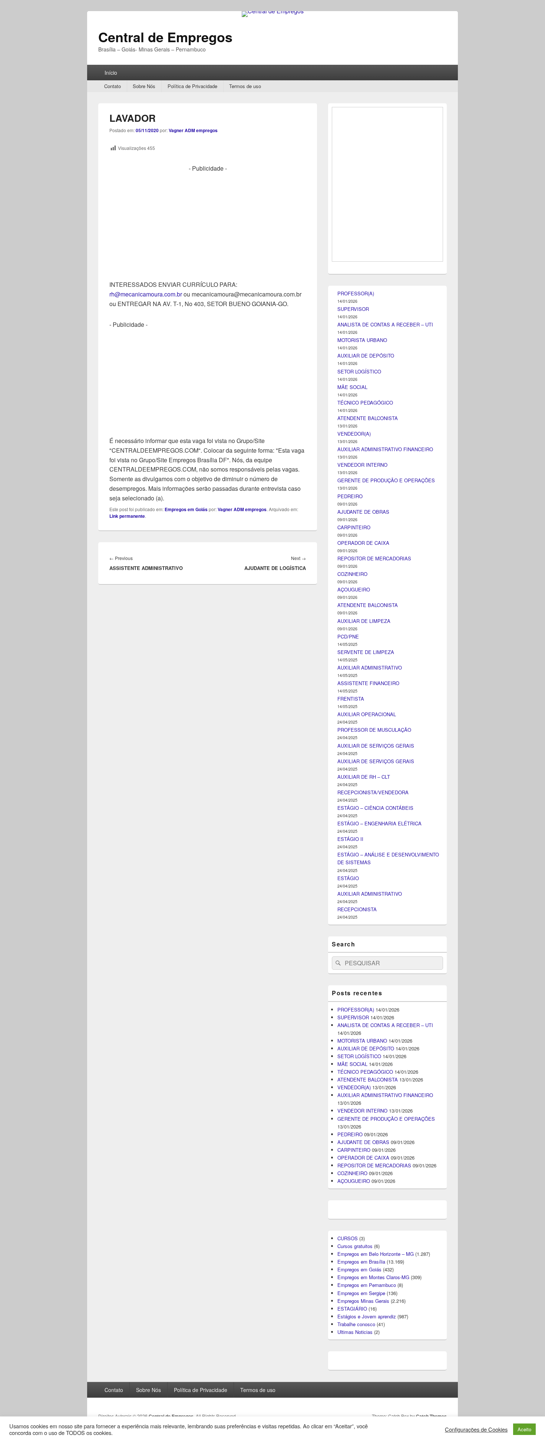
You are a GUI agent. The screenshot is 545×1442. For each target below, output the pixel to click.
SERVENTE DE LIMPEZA (365, 1057)
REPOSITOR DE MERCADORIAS (374, 964)
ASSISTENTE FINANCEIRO (368, 1088)
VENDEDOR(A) (354, 839)
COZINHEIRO (352, 979)
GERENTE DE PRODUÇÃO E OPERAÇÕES (386, 885)
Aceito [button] (524, 1429)
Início (111, 72)
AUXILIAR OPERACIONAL (366, 1119)
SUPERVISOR (353, 714)
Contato (112, 86)
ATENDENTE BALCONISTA (367, 823)
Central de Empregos (165, 36)
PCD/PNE (348, 1042)
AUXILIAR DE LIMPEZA (363, 1026)
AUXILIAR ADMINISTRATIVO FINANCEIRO (385, 854)
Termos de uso (245, 86)
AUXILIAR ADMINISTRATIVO (369, 1073)
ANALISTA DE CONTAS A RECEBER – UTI (385, 730)
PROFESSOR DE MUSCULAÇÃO (374, 1135)
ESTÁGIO (348, 1283)
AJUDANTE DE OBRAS (363, 917)
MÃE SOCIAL (352, 792)
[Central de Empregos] (273, 11)
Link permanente (127, 516)
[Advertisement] (207, 225)
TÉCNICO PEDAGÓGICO (365, 808)
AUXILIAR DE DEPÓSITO (365, 761)
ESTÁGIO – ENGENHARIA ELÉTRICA (379, 1229)
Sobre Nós (144, 86)
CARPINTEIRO (353, 932)
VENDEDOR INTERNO (362, 870)
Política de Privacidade (192, 86)
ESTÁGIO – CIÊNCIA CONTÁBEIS (375, 1213)
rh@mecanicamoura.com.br (145, 294)
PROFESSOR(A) (355, 698)
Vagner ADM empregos (193, 130)
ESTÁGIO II (350, 1244)
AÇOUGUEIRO (353, 995)
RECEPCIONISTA (357, 1314)
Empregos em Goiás (186, 509)
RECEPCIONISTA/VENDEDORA (373, 1197)
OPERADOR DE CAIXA (363, 948)
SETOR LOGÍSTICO (359, 777)
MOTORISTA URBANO (362, 745)
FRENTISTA (350, 1104)
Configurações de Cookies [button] (476, 1429)
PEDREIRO (350, 901)
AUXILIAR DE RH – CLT (363, 1182)
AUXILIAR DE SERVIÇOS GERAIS (375, 1151)
